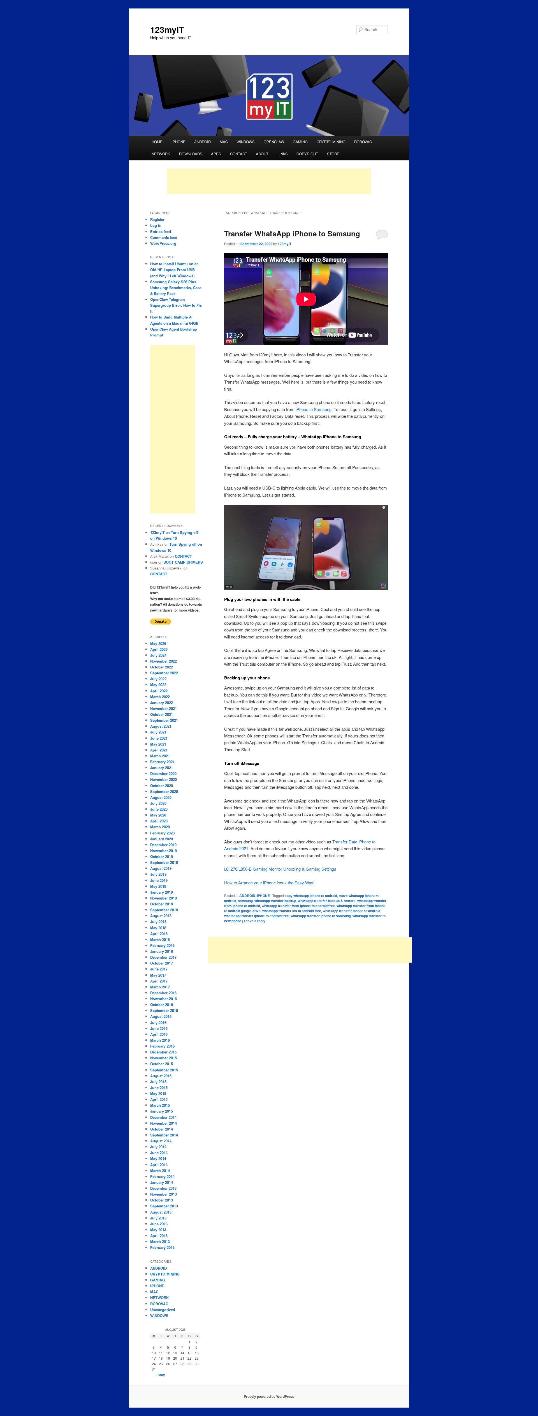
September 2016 (164, 1010)
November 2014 (163, 1123)
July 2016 (158, 1022)
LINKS (282, 153)
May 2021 (158, 744)
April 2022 (159, 690)
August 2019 (160, 868)
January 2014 (161, 1182)
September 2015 (164, 1070)
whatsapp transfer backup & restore (327, 900)
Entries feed (160, 231)
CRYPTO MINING (331, 141)
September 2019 (164, 862)
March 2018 (160, 939)
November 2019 (163, 850)
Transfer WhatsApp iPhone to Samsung (292, 233)
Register (157, 219)
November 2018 (163, 898)
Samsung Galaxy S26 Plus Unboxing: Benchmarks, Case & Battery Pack (175, 287)
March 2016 (160, 1040)
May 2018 (158, 927)
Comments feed (163, 237)
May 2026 (158, 643)
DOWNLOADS (190, 153)
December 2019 (163, 844)
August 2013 (160, 1212)
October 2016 (161, 1004)
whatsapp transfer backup (275, 900)
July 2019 (158, 874)
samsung (245, 900)
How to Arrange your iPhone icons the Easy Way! (269, 882)
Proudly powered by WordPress (269, 1396)
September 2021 (164, 720)
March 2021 (160, 755)
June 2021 (159, 738)
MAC (224, 141)
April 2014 (159, 1164)
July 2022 (158, 678)
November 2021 (163, 708)
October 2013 (161, 1200)
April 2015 (159, 1099)
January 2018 (161, 951)
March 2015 (160, 1105)
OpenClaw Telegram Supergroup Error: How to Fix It (176, 305)
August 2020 (160, 797)
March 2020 (160, 826)
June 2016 (159, 1028)
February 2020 (162, 833)
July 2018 (158, 921)
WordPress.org (163, 243)
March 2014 (160, 1170)
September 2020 (164, 791)
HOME (157, 141)
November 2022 (163, 661)
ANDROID (202, 141)
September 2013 (164, 1206)
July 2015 (158, 1081)
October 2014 (161, 1129)
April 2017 (159, 981)
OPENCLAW (274, 141)
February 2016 (162, 1046)
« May (160, 1374)
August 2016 (160, 1016)
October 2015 (161, 1063)
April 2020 (159, 821)
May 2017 (158, 975)
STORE (333, 153)
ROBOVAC (363, 141)
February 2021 (162, 761)
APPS (216, 153)
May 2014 (158, 1158)
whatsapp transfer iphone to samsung (321, 915)
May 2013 (158, 1229)
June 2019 (159, 880)
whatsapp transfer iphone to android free (256, 915)
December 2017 (163, 957)
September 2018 (164, 909)
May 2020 (158, 815)
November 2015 (163, 1057)
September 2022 (164, 672)
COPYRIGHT (307, 153)
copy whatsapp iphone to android (311, 895)
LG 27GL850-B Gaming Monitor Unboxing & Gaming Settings (280, 869)
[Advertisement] (269, 181)
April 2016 (159, 1034)
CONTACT (238, 153)
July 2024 (158, 655)
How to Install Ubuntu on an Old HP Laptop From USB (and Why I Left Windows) (174, 269)
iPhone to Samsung (313, 409)
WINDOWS (245, 141)
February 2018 (162, 945)
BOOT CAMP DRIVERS (183, 562)
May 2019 (158, 886)
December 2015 (163, 1052)
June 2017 (159, 969)
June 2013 (159, 1223)
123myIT (167, 29)
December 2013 (163, 1188)
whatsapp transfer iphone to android (351, 910)
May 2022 (158, 684)
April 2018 (159, 933)
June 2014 (159, 1152)
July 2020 (158, 803)
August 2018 (160, 915)
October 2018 (161, 904)
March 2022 (160, 696)
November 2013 (163, 1194)
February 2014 (162, 1176)
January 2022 (161, 702)
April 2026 (159, 649)
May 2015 (158, 1093)
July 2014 (158, 1146)
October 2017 (161, 963)
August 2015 (160, 1075)
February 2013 (162, 1247)
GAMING (300, 141)
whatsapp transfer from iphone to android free (298, 905)
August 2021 (160, 726)
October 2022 (161, 667)
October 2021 (161, 714)
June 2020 (159, 809)
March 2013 (160, 1241)
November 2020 (163, 779)
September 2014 (164, 1135)
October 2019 (161, 856)
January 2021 (161, 767)
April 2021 (159, 750)
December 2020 (163, 773)
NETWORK (161, 153)
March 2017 (160, 987)
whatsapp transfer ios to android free (291, 910)
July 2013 (158, 1218)
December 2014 (163, 1117)
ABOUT (262, 153)
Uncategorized (162, 1309)
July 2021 (158, 732)
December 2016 (163, 992)
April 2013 (159, 1235)
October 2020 (161, 785)
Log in (155, 225)
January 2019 (161, 892)
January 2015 (161, 1111)
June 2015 (159, 1087)
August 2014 (160, 1140)
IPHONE (178, 141)
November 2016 (163, 998)
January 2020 (161, 838)
